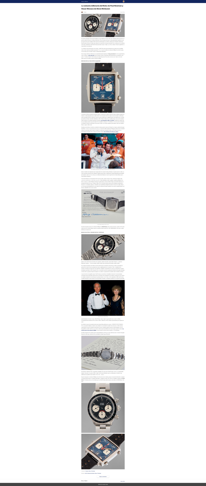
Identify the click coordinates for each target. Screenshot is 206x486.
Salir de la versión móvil (103, 484)
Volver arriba (123, 481)
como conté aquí (91, 55)
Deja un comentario (103, 476)
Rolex (96, 473)
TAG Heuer (99, 473)
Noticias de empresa (91, 473)
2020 (86, 473)
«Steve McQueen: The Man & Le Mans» (111, 131)
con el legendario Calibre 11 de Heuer (107, 120)
